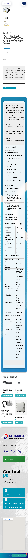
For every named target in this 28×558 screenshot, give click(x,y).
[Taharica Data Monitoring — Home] (6, 3)
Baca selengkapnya (7, 395)
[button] (9, 7)
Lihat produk (19, 422)
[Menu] (24, 3)
